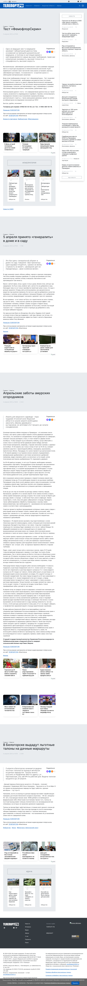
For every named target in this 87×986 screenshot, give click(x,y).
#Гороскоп (65, 29)
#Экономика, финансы (68, 55)
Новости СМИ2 (8, 209)
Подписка (28, 939)
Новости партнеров (10, 119)
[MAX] (47, 52)
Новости (28, 5)
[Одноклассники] (52, 52)
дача (14, 828)
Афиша (59, 5)
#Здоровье (65, 41)
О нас (26, 936)
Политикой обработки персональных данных (57, 983)
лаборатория (23, 119)
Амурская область (48, 5)
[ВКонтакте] (50, 52)
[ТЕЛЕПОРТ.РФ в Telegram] (71, 1)
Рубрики (37, 5)
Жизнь (6, 331)
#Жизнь (27, 199)
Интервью (28, 927)
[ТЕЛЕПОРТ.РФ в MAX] (69, 1)
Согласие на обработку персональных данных (59, 975)
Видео (27, 930)
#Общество (12, 199)
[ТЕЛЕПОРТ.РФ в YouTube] (83, 1)
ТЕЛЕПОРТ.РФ (13, 115)
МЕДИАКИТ (49, 933)
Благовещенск (33, 119)
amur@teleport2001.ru (9, 974)
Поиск (27, 942)
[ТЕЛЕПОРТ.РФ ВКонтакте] (73, 1)
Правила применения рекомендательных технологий (61, 969)
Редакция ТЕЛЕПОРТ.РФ (11, 110)
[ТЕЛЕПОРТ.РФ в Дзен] (78, 1)
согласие (29, 980)
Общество (7, 828)
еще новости (72, 177)
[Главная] (13, 5)
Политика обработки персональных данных (58, 972)
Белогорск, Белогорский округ (28, 828)
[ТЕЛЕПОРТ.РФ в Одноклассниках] (76, 1)
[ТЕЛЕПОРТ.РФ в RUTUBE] (81, 1)
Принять (75, 983)
